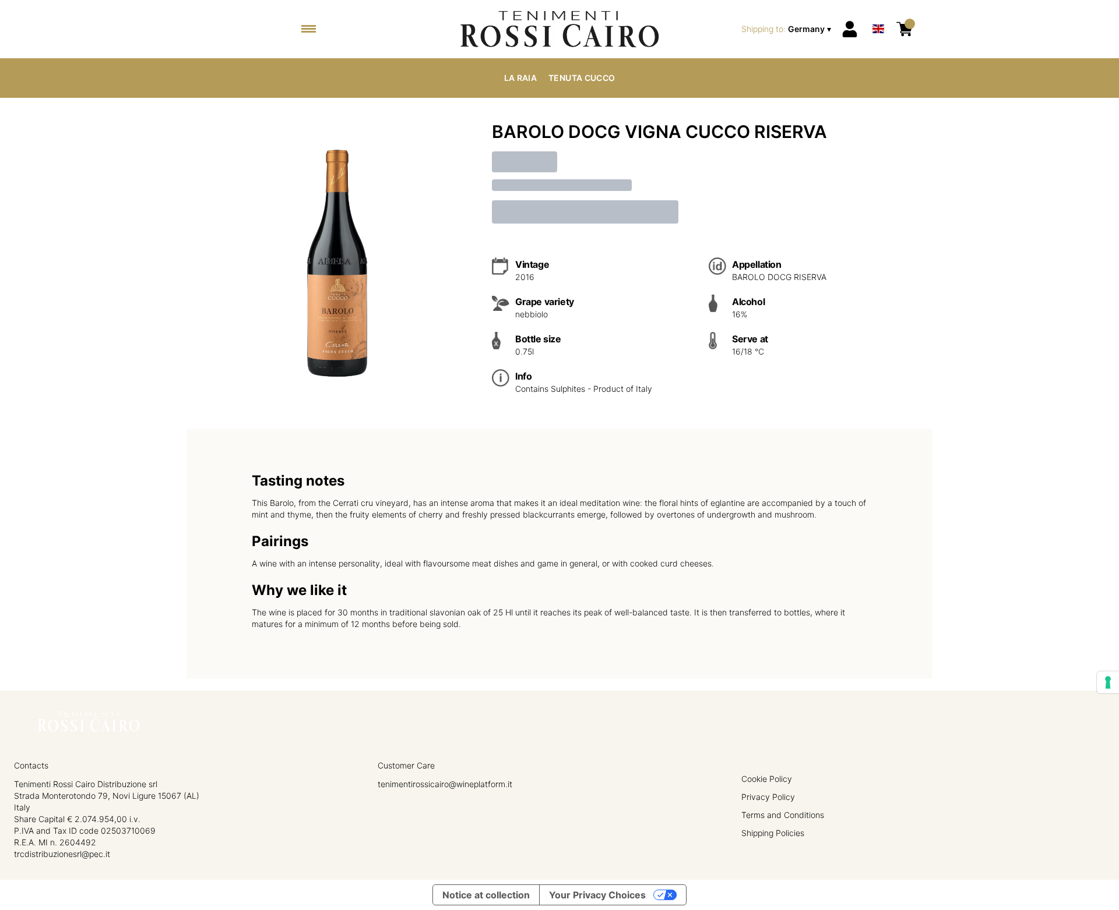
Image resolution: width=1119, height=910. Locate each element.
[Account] (850, 29)
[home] (559, 29)
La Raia (520, 78)
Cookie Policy (766, 779)
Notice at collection (486, 895)
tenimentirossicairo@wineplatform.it (445, 784)
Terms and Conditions (782, 815)
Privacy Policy (768, 797)
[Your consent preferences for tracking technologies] (1108, 682)
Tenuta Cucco (581, 78)
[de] (878, 14)
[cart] (904, 29)
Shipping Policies (772, 833)
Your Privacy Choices (597, 895)
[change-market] (787, 29)
